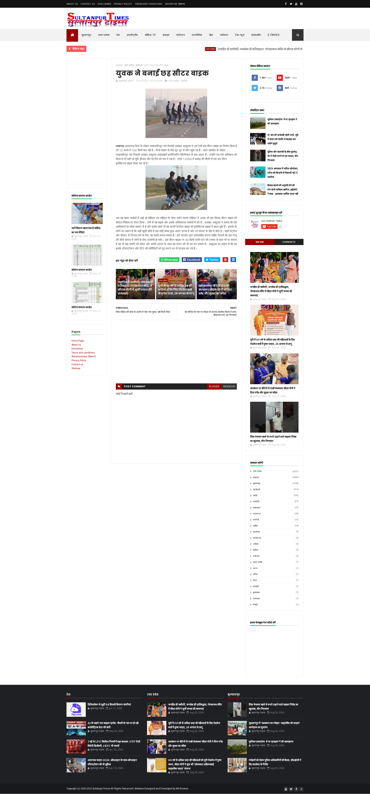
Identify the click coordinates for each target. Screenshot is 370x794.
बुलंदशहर (256, 592)
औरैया (255, 574)
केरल (255, 580)
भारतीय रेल (257, 538)
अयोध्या (255, 544)
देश (118, 34)
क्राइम (166, 34)
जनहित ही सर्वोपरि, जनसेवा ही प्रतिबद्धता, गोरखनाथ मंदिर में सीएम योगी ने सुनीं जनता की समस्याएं (254, 49)
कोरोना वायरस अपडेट (81, 269)
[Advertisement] (87, 121)
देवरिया (255, 550)
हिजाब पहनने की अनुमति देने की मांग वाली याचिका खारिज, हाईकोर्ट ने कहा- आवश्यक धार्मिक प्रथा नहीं (282, 189)
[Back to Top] (301, 789)
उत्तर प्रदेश (103, 34)
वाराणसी (256, 519)
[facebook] (286, 4)
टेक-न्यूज (239, 34)
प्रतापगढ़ (256, 532)
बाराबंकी (256, 586)
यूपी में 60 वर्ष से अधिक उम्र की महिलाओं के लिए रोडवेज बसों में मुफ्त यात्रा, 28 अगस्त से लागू (176, 289)
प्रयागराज (257, 513)
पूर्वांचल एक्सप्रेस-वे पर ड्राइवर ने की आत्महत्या (271, 741)
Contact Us (88, 4)
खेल (211, 34)
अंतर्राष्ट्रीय (132, 34)
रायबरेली (256, 501)
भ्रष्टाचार (256, 598)
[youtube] (296, 4)
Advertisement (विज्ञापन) (83, 356)
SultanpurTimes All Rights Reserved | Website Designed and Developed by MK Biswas (140, 788)
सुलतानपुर (256, 483)
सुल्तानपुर (86, 34)
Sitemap (75, 368)
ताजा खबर (260, 242)
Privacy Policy (123, 4)
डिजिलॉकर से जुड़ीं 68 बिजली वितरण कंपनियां (109, 704)
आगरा (255, 568)
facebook (229, 386)
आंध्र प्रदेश (257, 562)
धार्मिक (255, 526)
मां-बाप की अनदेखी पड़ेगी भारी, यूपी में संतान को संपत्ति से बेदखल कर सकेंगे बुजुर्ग (282, 139)
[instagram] (301, 4)
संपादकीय (256, 34)
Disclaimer (104, 4)
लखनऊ (183, 80)
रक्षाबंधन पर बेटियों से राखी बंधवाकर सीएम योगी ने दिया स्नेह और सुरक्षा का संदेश (215, 289)
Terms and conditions (148, 4)
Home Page (77, 340)
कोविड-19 (150, 34)
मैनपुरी (255, 604)
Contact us (77, 364)
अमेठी (255, 495)
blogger (214, 386)
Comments (289, 242)
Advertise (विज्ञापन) (175, 4)
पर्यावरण (224, 34)
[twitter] (291, 4)
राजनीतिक (197, 34)
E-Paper (274, 34)
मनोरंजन (180, 34)
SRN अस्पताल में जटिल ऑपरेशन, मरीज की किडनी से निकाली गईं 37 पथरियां (282, 173)
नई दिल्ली (256, 489)
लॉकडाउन (256, 508)
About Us (72, 4)
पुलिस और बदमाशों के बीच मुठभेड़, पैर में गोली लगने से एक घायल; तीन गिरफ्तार (282, 156)
